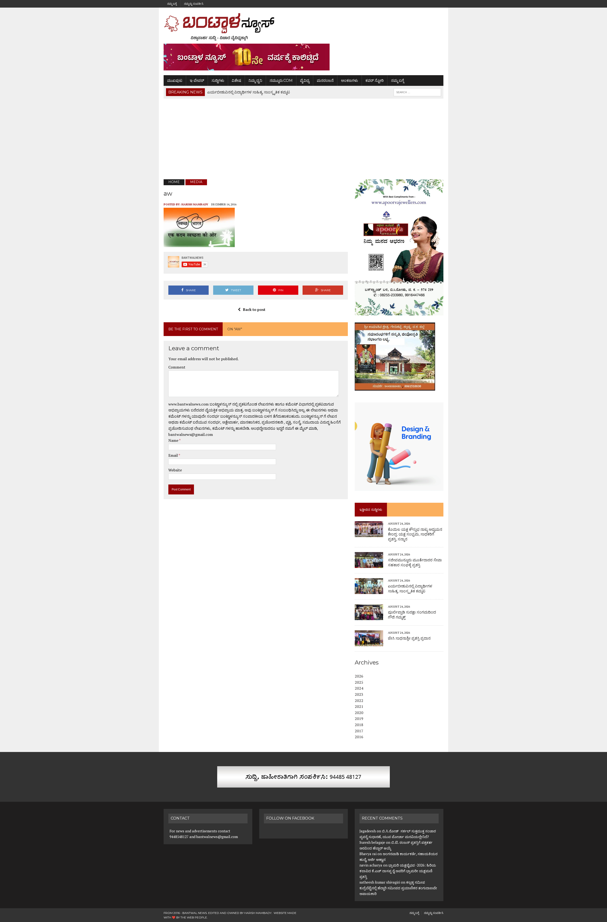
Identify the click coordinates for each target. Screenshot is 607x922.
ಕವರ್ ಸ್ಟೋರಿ (374, 80)
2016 (359, 736)
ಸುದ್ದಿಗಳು (218, 80)
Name (173, 440)
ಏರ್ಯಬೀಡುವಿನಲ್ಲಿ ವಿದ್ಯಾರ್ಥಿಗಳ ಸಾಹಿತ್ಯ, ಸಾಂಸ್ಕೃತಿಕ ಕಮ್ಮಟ (410, 588)
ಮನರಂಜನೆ (325, 80)
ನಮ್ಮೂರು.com (281, 80)
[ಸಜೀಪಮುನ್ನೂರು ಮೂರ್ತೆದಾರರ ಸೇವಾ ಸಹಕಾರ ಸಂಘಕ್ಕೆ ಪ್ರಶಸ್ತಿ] (369, 564)
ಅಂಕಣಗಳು (349, 80)
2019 (359, 718)
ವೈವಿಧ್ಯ (304, 80)
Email (173, 455)
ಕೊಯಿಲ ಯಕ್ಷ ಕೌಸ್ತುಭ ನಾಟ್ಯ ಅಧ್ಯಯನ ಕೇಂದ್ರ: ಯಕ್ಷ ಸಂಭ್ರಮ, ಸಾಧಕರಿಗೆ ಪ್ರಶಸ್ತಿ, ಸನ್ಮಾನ (415, 534)
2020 (359, 712)
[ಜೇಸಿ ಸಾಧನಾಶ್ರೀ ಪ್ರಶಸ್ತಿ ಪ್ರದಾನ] (369, 642)
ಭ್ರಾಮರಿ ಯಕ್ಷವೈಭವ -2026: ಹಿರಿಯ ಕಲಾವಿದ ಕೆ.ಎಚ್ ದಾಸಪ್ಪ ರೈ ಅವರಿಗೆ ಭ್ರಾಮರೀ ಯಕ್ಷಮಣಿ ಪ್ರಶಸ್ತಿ (397, 871)
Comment (176, 367)
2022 (359, 700)
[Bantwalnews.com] (303, 26)
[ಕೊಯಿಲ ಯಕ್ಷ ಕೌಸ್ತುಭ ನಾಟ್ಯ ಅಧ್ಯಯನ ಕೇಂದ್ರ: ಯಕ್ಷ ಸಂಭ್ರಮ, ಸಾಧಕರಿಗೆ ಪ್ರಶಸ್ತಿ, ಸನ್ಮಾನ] (369, 534)
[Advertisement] (303, 139)
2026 (359, 676)
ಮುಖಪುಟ (174, 80)
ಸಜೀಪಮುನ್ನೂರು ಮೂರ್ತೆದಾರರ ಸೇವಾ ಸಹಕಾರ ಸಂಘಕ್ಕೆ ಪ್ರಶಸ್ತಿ (415, 562)
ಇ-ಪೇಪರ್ (197, 80)
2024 (359, 688)
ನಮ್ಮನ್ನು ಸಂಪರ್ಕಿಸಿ (193, 3)
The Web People (193, 917)
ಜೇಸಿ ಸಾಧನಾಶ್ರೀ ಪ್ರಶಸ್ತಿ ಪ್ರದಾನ (409, 638)
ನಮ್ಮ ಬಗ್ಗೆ (172, 3)
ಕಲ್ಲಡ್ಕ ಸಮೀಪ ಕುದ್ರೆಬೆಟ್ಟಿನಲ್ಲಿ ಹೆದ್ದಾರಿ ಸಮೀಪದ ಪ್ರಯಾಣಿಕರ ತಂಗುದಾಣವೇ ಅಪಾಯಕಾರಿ (398, 888)
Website (175, 470)
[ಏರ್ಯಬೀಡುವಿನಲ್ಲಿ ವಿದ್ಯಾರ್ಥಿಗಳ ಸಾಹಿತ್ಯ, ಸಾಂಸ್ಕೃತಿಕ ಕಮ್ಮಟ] (369, 590)
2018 (359, 724)
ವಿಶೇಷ (236, 80)
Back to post (254, 309)
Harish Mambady (194, 204)
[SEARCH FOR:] (417, 92)
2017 (359, 730)
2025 (359, 682)
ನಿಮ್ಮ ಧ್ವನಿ (255, 80)
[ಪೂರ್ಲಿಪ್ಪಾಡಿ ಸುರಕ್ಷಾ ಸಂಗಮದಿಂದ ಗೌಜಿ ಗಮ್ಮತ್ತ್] (369, 616)
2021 (359, 706)
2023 (359, 694)
